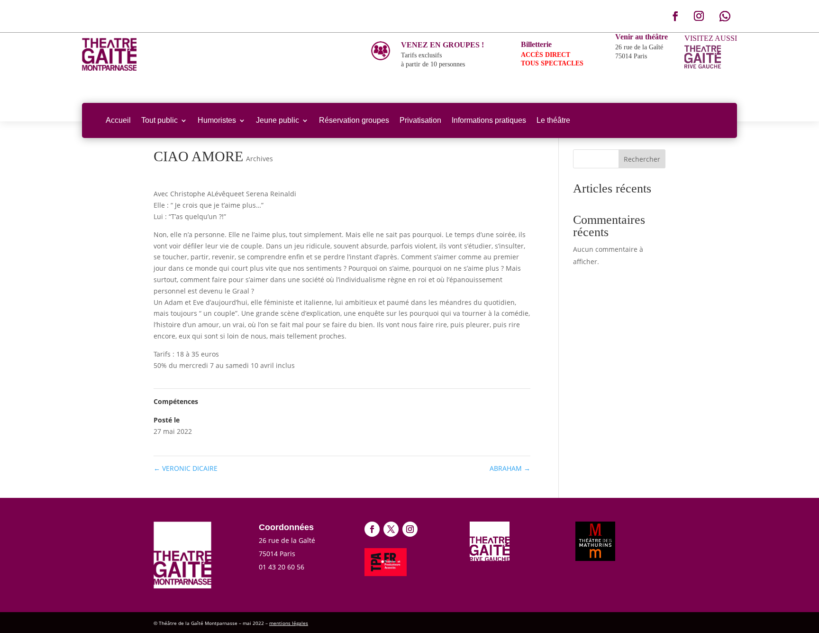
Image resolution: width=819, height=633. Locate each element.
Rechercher (642, 159)
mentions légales (288, 623)
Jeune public (277, 120)
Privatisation (420, 120)
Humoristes (217, 120)
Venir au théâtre (641, 37)
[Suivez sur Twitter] (391, 529)
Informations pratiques (489, 120)
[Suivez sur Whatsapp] (724, 16)
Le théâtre (553, 120)
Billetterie (536, 44)
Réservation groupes (354, 120)
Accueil (118, 120)
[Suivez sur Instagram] (699, 16)
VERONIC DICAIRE (186, 468)
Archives (259, 158)
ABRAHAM (510, 468)
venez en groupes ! (442, 45)
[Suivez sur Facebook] (675, 16)
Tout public (159, 120)
